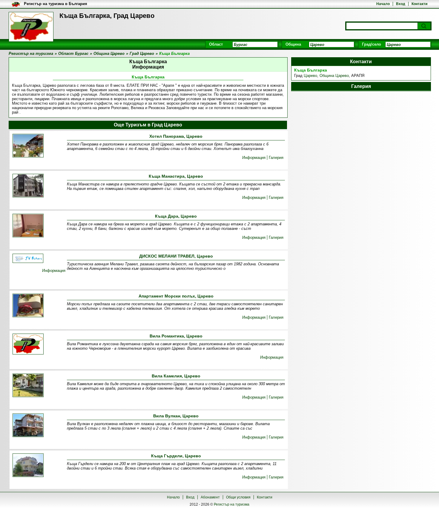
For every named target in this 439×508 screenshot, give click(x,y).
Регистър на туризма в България (55, 3)
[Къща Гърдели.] (28, 465)
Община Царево (334, 75)
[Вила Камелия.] (28, 386)
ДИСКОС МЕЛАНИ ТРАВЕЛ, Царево (176, 256)
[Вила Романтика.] (28, 344)
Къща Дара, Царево (176, 216)
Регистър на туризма (231, 504)
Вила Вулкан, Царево (176, 415)
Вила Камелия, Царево (176, 376)
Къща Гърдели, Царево (176, 455)
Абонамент (210, 497)
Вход (400, 4)
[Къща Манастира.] (28, 186)
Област (216, 44)
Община (293, 44)
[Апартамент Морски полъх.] (28, 306)
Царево (310, 75)
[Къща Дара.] (28, 226)
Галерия (276, 157)
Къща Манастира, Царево (176, 176)
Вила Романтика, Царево (176, 336)
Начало (383, 4)
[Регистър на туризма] (31, 27)
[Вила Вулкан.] (28, 425)
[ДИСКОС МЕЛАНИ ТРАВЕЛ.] (28, 259)
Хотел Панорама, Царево (175, 136)
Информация (253, 157)
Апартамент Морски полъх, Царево (176, 296)
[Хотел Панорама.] (28, 146)
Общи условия (238, 497)
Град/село (371, 44)
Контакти (419, 4)
